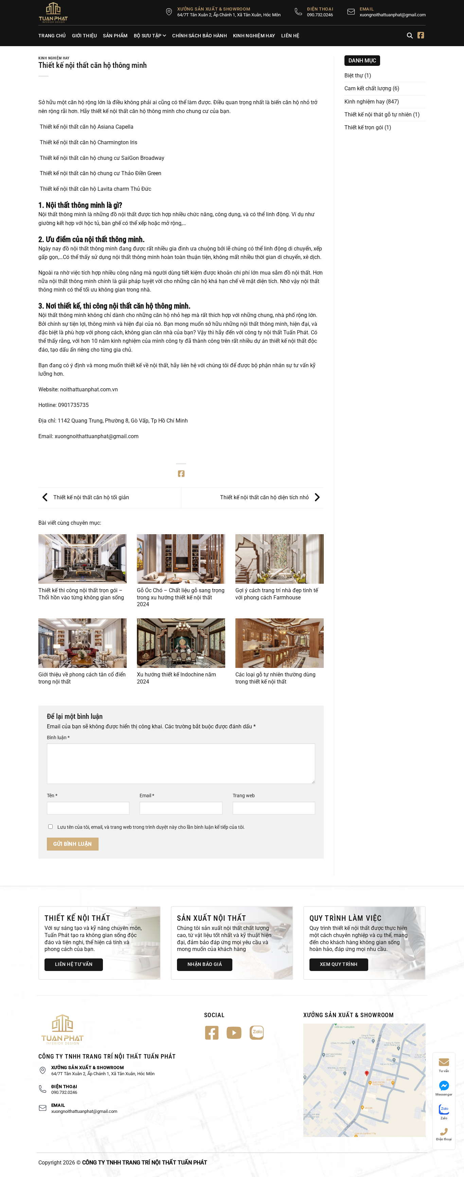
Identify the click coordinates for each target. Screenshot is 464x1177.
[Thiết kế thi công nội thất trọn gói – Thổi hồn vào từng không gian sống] (82, 559)
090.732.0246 (320, 14)
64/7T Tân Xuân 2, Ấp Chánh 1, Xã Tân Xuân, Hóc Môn (229, 14)
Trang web (244, 795)
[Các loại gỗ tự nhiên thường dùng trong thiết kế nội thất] (279, 643)
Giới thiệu (84, 35)
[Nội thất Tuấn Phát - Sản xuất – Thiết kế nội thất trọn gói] (57, 12)
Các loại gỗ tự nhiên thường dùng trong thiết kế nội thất (275, 678)
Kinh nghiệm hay (254, 35)
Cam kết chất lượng (367, 88)
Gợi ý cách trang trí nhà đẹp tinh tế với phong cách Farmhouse (276, 594)
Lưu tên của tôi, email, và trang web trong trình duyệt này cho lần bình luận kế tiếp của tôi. (151, 827)
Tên (52, 795)
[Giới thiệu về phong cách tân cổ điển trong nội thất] (82, 643)
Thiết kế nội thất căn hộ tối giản (90, 497)
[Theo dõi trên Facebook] (420, 36)
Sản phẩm (115, 35)
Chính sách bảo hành (199, 35)
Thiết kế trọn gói (363, 127)
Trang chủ (52, 35)
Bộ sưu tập (148, 35)
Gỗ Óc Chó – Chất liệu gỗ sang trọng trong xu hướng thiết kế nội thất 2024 (181, 597)
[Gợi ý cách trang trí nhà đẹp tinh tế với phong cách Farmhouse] (279, 559)
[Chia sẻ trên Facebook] (181, 474)
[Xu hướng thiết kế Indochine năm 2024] (181, 643)
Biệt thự (353, 75)
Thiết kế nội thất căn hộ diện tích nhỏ (265, 497)
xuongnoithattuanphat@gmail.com (393, 14)
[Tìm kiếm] (410, 36)
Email (147, 795)
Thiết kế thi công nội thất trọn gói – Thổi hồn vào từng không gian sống (81, 594)
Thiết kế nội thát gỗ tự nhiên (378, 114)
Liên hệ (290, 35)
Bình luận (58, 737)
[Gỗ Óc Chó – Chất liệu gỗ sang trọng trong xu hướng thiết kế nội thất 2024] (181, 559)
